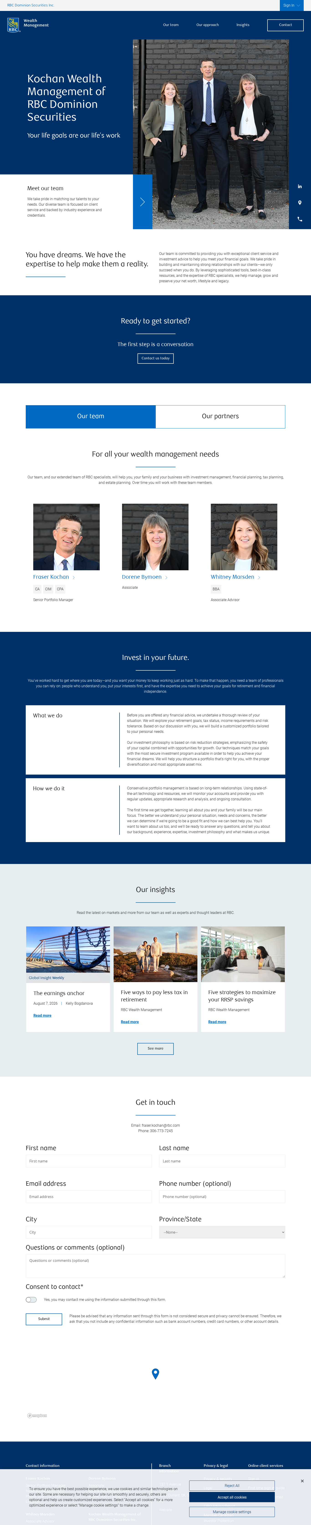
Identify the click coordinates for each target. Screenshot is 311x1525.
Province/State (180, 1219)
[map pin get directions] (155, 1374)
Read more (42, 1015)
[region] (155, 1380)
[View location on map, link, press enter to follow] (155, 1380)
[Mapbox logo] (37, 1415)
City (31, 1219)
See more (155, 1049)
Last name (174, 1148)
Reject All (232, 1486)
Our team (171, 25)
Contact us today (156, 359)
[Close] (302, 1481)
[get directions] (155, 1374)
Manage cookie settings (232, 1512)
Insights (243, 25)
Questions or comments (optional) (75, 1248)
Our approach (207, 25)
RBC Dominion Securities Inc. (30, 6)
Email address (46, 1184)
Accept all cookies (232, 1497)
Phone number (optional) (195, 1184)
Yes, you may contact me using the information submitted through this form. (105, 1299)
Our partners (220, 416)
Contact (285, 25)
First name (41, 1148)
